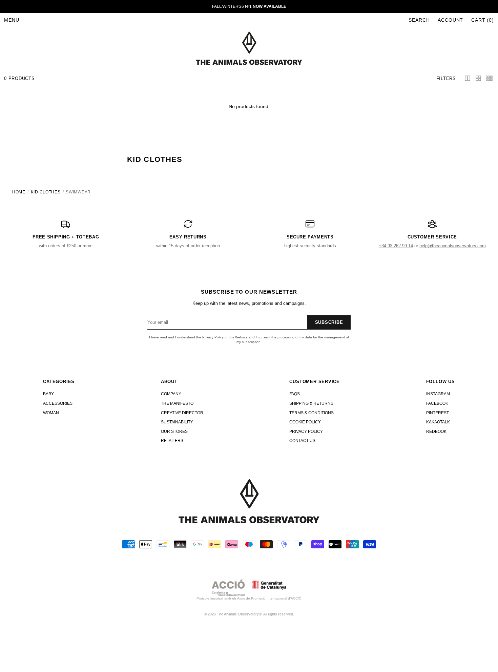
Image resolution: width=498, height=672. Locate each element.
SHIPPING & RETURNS (311, 403)
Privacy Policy (213, 337)
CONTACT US (302, 440)
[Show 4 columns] (478, 78)
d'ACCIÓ (295, 598)
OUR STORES (174, 431)
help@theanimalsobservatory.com (452, 245)
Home (18, 192)
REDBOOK (436, 431)
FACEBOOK (437, 403)
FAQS (294, 394)
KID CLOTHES (46, 192)
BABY (48, 394)
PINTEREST (437, 413)
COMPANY (171, 394)
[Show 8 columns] (489, 78)
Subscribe (329, 322)
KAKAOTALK (438, 422)
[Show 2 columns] (467, 78)
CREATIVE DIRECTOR (182, 413)
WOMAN (51, 413)
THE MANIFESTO (177, 403)
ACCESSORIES (57, 403)
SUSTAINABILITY (177, 422)
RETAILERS (172, 440)
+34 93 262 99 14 (396, 245)
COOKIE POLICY (305, 422)
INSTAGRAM (438, 394)
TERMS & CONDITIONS (311, 413)
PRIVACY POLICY (306, 431)
